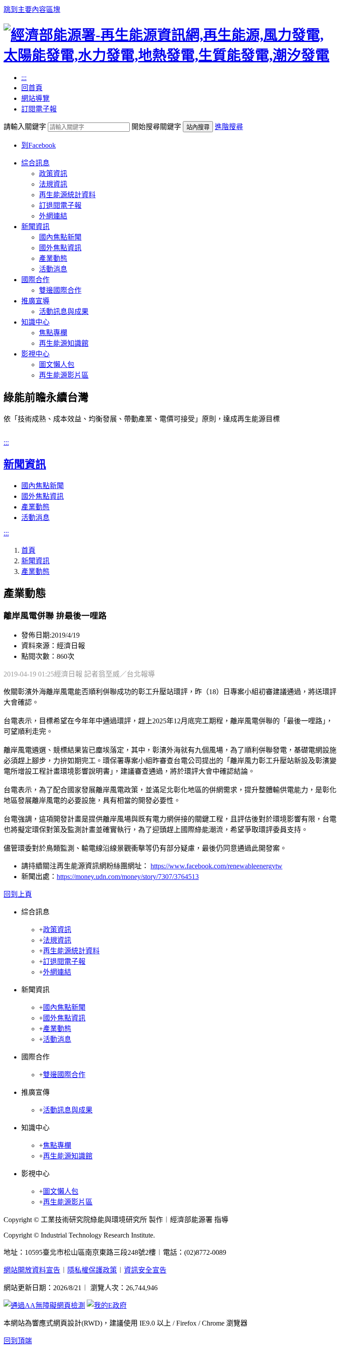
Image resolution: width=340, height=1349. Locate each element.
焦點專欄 (53, 332)
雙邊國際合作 (60, 290)
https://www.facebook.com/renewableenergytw (216, 866)
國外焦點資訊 (60, 248)
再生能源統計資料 (67, 195)
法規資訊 (53, 184)
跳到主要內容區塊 (32, 9)
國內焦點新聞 (60, 237)
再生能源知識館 (64, 343)
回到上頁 (18, 894)
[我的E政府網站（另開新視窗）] (107, 1305)
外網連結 (53, 216)
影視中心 (35, 354)
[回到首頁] (170, 55)
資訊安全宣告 (145, 1270)
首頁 (28, 550)
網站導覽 (35, 98)
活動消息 (53, 269)
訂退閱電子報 (60, 205)
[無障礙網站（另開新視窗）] (44, 1305)
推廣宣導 (35, 301)
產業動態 (53, 258)
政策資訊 (53, 173)
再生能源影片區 (64, 375)
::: (24, 77)
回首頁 (31, 88)
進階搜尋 (229, 126)
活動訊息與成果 (64, 311)
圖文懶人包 (56, 364)
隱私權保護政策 (92, 1270)
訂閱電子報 (39, 109)
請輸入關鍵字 (25, 126)
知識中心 (35, 322)
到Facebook (38, 145)
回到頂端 (18, 1341)
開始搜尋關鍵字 (156, 126)
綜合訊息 (35, 163)
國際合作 (35, 279)
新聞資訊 (35, 226)
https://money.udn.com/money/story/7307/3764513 (128, 876)
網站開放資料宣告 (32, 1270)
